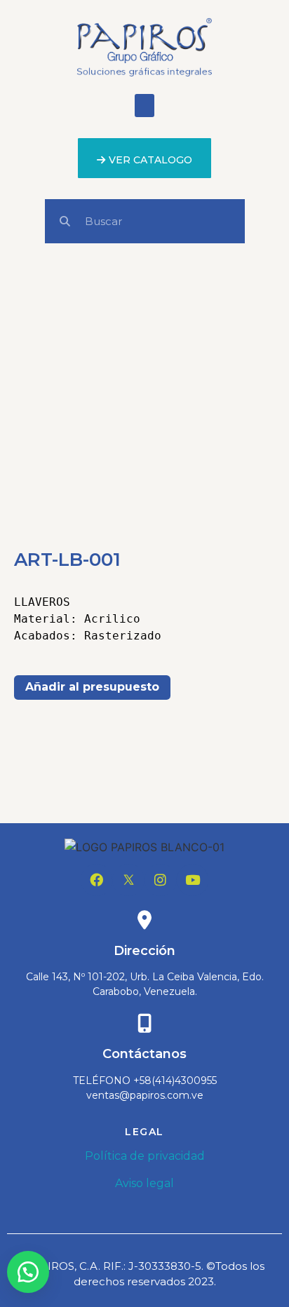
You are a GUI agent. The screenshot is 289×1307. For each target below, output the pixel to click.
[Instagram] (160, 880)
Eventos (112, 778)
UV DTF (180, 795)
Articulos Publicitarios (150, 718)
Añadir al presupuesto (92, 686)
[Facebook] (97, 880)
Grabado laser (179, 778)
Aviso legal (144, 1183)
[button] (144, 105)
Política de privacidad (145, 1156)
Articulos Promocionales (158, 761)
